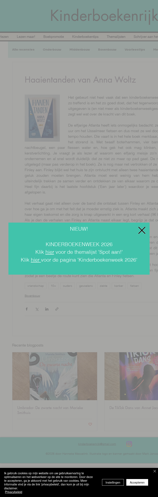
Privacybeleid (13, 492)
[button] (141, 230)
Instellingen (113, 482)
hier (49, 252)
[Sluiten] (154, 471)
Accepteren (137, 482)
